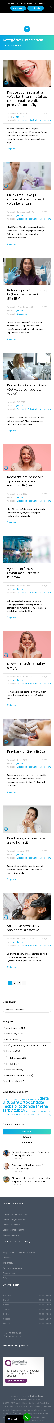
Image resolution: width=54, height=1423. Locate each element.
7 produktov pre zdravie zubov (14, 1099)
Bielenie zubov (13, 1081)
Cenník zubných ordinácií (14, 1219)
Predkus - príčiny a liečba (26, 751)
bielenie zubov (33, 1115)
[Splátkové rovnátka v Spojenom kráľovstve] (27, 906)
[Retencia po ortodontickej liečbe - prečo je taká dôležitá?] (27, 270)
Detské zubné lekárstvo (17, 1075)
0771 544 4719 (13, 1336)
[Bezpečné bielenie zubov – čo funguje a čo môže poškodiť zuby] (6, 1153)
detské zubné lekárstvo (34, 1111)
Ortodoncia (16, 45)
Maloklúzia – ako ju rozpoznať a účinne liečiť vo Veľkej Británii (25, 199)
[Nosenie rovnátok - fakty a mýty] (27, 644)
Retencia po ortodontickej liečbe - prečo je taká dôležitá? (27, 294)
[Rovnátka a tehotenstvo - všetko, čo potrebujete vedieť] (27, 366)
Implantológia (12, 1033)
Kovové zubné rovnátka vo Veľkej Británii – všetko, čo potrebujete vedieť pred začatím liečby (27, 98)
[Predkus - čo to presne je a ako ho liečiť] (27, 818)
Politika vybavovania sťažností (27, 1400)
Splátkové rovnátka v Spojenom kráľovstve (23, 927)
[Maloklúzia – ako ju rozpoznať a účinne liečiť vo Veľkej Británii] (27, 175)
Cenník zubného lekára (13, 1229)
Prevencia (11, 1051)
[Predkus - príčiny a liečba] (27, 732)
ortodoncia (24, 1106)
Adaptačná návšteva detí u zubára (19, 1252)
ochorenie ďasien (32, 1099)
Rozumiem (18, 8)
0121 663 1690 (13, 1333)
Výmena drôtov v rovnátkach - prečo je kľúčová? (23, 572)
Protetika (10, 1063)
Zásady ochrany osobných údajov (27, 1396)
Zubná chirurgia (13, 1027)
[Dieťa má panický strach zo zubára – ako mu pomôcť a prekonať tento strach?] (6, 1179)
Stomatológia (12, 1069)
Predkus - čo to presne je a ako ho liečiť (26, 840)
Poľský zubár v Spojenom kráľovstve (23, 1045)
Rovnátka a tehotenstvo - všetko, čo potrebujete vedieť (26, 389)
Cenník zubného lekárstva (15, 1214)
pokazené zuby (45, 1115)
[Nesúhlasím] (50, 6)
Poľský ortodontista (12, 1267)
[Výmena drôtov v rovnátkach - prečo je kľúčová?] (27, 549)
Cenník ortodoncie (11, 1224)
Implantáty (8, 1262)
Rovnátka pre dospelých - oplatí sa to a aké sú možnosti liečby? (26, 481)
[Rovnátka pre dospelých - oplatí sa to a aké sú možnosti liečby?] (27, 457)
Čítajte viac (11, 148)
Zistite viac (35, 8)
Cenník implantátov (12, 1234)
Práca (5, 1278)
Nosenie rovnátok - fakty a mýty (26, 665)
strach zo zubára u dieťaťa (18, 1115)
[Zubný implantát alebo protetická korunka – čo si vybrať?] (6, 1166)
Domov (6, 45)
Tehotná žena (16, 1058)
